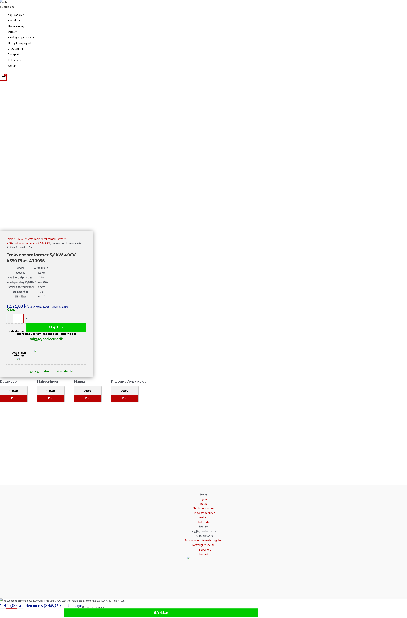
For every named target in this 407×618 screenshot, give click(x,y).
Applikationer (16, 15)
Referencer (14, 60)
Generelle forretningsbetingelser (204, 540)
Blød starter (203, 522)
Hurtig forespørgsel (19, 43)
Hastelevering (16, 26)
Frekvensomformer (204, 513)
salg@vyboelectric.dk (46, 339)
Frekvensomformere (28, 239)
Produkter (14, 20)
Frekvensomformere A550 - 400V (32, 243)
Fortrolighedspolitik (203, 545)
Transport (13, 54)
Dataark (12, 32)
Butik (203, 503)
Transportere (203, 549)
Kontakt (12, 65)
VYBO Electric (15, 48)
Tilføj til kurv (56, 327)
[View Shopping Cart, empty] (3, 77)
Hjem (203, 499)
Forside (10, 239)
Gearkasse (203, 517)
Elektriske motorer (203, 508)
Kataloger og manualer (21, 37)
